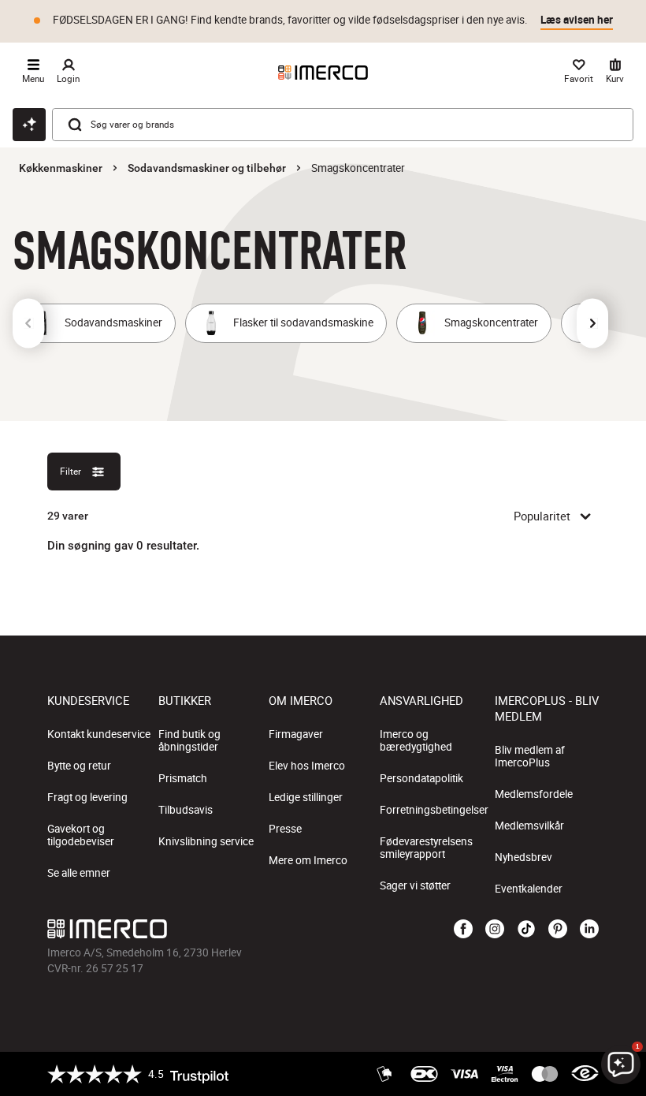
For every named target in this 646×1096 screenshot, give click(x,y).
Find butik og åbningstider (189, 740)
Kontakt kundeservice (98, 734)
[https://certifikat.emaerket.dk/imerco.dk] (585, 1074)
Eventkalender (528, 889)
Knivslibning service (206, 841)
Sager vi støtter (415, 885)
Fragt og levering (87, 797)
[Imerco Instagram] (494, 929)
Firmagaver (296, 734)
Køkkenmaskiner (60, 168)
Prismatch (182, 778)
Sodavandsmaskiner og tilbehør (207, 168)
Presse (285, 829)
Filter (70, 471)
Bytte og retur (79, 766)
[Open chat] (29, 124)
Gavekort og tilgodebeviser (80, 835)
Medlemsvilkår (529, 825)
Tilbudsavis (185, 810)
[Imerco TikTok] (526, 929)
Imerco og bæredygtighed (416, 740)
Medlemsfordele (534, 794)
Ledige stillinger (306, 797)
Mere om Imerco (308, 860)
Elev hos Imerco (307, 766)
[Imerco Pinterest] (557, 929)
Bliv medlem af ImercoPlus (530, 756)
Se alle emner (78, 873)
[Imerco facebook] (463, 929)
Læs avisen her (576, 20)
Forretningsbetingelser (434, 810)
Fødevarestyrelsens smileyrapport (426, 847)
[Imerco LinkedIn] (589, 929)
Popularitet (542, 516)
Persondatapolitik (421, 778)
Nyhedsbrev (523, 857)
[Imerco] (323, 72)
